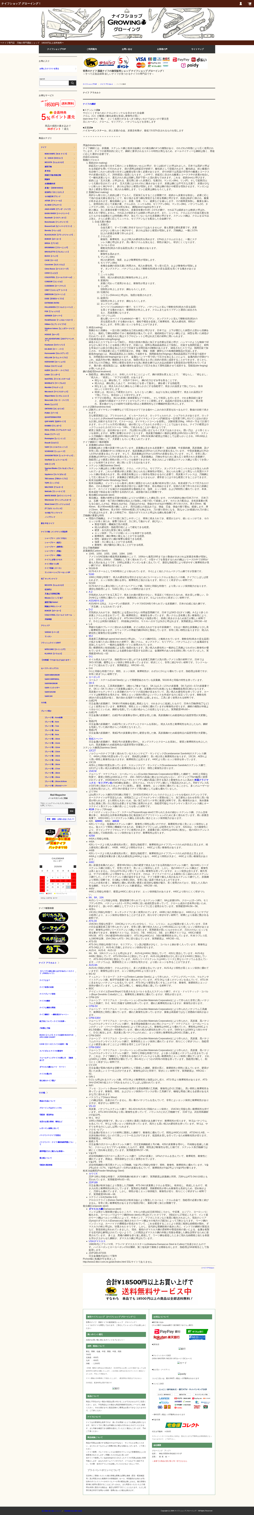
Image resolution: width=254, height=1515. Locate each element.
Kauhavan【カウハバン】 (55, 345)
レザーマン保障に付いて (49, 1128)
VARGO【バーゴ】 (52, 632)
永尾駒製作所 (50, 184)
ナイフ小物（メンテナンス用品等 (54, 532)
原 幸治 (47, 171)
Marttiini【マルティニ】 (54, 387)
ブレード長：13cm (52, 752)
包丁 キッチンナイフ (49, 579)
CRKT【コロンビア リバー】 (56, 290)
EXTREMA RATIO (52, 303)
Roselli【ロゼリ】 (52, 443)
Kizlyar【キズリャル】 (54, 366)
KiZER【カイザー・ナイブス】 (57, 370)
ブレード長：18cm (52, 773)
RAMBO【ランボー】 (53, 426)
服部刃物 (48, 167)
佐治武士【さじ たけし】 (55, 192)
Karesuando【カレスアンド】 (57, 353)
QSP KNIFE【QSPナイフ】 (56, 421)
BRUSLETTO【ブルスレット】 (57, 252)
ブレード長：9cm (52, 735)
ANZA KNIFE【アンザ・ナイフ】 (58, 209)
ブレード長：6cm (52, 722)
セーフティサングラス (50, 668)
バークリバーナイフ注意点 (50, 1135)
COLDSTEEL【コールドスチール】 (59, 277)
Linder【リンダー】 (53, 375)
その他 (43, 703)
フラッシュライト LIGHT (51, 643)
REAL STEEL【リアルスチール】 (58, 430)
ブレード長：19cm (52, 777)
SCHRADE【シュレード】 (55, 451)
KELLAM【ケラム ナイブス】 (56, 358)
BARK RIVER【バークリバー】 (57, 213)
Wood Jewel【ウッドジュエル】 (58, 504)
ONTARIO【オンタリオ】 (55, 409)
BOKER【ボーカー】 (53, 239)
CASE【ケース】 (52, 260)
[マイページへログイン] (241, 4)
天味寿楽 (48, 619)
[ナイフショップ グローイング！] (127, 23)
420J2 (115, 821)
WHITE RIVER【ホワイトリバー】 (58, 496)
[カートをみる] (250, 4)
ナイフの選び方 (46, 1074)
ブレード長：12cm (52, 747)
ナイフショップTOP (56, 49)
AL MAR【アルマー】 (53, 205)
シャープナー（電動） (53, 555)
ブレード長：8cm (52, 730)
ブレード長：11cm (52, 743)
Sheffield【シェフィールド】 (56, 460)
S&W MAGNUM (51, 683)
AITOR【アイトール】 (53, 201)
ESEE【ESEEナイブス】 (55, 299)
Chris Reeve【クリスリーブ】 (57, 269)
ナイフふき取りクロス (53, 560)
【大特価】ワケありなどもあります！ (56, 660)
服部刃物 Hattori (51, 602)
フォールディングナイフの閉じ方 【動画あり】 (56, 1059)
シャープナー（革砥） (53, 551)
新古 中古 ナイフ (47, 523)
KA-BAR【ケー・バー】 (54, 349)
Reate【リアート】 (52, 434)
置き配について (46, 1158)
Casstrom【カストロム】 (55, 265)
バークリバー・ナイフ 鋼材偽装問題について (56, 1143)
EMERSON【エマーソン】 (55, 294)
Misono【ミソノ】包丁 (54, 598)
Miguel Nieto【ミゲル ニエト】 (57, 396)
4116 (91, 809)
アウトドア (45, 626)
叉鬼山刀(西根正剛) (52, 594)
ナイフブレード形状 (47, 994)
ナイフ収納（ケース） (53, 568)
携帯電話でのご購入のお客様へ (52, 1151)
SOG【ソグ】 (50, 464)
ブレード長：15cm (52, 760)
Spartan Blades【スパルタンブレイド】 (59, 469)
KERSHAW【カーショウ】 (55, 362)
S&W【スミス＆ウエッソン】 (56, 447)
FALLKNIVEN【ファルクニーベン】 (59, 307)
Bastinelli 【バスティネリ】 (56, 218)
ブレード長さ (46, 711)
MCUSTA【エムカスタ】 (55, 162)
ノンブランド (50, 517)
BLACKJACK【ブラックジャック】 (59, 235)
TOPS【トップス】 (52, 483)
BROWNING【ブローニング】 (57, 248)
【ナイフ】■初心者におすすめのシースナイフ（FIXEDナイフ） (57, 972)
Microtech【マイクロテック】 (57, 392)
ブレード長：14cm (52, 756)
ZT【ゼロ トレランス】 (54, 508)
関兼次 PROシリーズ (53, 606)
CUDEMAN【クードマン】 (55, 286)
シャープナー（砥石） (53, 543)
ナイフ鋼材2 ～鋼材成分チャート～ (54, 1014)
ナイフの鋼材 (89, 104)
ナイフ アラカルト (106, 84)
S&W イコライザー (52, 688)
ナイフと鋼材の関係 (47, 1008)
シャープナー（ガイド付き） (56, 538)
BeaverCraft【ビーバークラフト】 (59, 226)
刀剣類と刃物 (45, 1028)
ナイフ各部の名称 (47, 987)
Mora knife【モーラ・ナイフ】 (57, 400)
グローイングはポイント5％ (51, 1108)
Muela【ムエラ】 (52, 404)
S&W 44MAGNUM (52, 675)
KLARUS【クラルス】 (54, 654)
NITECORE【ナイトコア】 (55, 649)
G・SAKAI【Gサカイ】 (54, 158)
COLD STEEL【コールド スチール (58, 615)
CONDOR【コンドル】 (54, 282)
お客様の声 (162, 49)
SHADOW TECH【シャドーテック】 (59, 456)
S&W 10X (48, 696)
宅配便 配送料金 (47, 1115)
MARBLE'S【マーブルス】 (55, 383)
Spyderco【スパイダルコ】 (56, 474)
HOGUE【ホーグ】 (52, 334)
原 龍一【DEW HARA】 (54, 188)
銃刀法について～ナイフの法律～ (53, 1021)
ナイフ (43, 147)
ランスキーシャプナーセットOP (57, 572)
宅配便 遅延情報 (46, 1165)
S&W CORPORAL (52, 679)
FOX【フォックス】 (53, 311)
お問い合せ (127, 49)
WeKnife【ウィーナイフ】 (55, 491)
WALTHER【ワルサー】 (54, 487)
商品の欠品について (47, 1101)
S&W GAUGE (50, 692)
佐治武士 (48, 589)
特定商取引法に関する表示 (73, 1511)
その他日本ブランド (53, 196)
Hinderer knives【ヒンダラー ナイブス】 (59, 329)
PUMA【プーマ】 (52, 413)
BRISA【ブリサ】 (52, 243)
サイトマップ (197, 49)
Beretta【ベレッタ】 (53, 230)
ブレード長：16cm (52, 764)
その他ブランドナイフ (53, 513)
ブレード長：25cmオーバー (56, 786)
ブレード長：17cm (52, 769)
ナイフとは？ (45, 980)
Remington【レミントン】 (55, 439)
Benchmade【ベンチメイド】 (57, 222)
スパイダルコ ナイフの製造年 (51, 1051)
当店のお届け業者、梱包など (51, 1122)
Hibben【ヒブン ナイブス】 (56, 324)
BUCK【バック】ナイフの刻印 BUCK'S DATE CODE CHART (56, 1036)
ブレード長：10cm (52, 739)
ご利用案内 (92, 49)
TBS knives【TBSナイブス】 (56, 479)
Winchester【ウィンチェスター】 (58, 500)
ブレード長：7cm (52, 726)
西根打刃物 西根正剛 (53, 175)
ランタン (48, 636)
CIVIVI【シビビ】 (52, 273)
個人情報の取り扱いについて (51, 1511)
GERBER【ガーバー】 (54, 316)
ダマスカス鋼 (96, 1209)
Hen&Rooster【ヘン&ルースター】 (59, 320)
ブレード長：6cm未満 (53, 718)
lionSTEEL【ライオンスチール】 (58, 379)
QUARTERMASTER (53, 417)
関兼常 (47, 179)
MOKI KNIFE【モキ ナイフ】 (56, 154)
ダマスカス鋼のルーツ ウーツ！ (53, 1067)
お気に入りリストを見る (49, 69)
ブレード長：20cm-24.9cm (56, 781)
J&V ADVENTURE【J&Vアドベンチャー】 (59, 340)
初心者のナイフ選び (47, 1081)
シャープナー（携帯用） (54, 547)
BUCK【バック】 (52, 256)
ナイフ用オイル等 (52, 564)
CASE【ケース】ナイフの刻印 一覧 (54, 1044)
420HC (99, 821)
